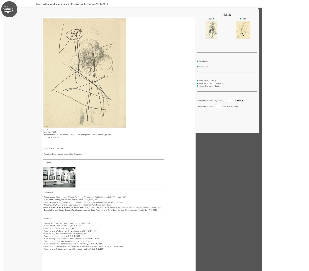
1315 (210, 19)
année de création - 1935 (209, 86)
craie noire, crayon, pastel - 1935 (212, 83)
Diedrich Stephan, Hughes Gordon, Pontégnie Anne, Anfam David (69, 210)
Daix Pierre (48, 200)
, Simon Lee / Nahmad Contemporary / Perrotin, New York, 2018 (126, 210)
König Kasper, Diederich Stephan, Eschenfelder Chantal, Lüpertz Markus (73, 207)
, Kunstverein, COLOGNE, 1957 (62, 236)
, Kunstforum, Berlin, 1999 (83, 205)
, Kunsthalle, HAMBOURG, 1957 (62, 228)
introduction (203, 61)
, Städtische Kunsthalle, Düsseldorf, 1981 (91, 197)
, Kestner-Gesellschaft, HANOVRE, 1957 (65, 233)
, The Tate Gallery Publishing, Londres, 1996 (89, 202)
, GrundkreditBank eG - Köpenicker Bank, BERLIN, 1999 (83, 246)
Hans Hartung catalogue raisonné (52, 4)
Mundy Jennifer (50, 202)
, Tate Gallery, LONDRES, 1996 (73, 244)
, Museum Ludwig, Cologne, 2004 (132, 207)
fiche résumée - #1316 (208, 81)
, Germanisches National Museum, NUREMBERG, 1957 (71, 239)
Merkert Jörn (49, 197)
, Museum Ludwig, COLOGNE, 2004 (74, 249)
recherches (203, 67)
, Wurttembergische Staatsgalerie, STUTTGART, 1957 (70, 231)
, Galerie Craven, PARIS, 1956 (67, 223)
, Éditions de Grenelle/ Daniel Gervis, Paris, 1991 (76, 200)
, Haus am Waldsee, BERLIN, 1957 (63, 226)
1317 (244, 19)
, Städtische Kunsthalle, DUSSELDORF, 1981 (67, 241)
